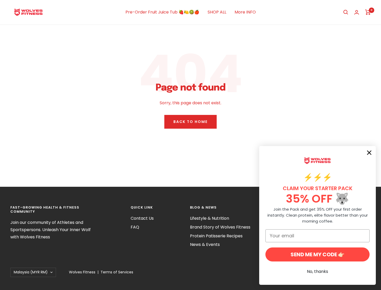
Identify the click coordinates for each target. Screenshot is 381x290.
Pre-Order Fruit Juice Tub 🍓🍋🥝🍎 (162, 12)
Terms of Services (117, 272)
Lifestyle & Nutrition (209, 218)
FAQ (135, 227)
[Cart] (368, 12)
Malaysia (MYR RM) (31, 272)
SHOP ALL (217, 12)
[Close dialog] (369, 152)
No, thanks (317, 271)
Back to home (190, 121)
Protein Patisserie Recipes (216, 236)
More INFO (245, 12)
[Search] (345, 12)
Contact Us (142, 218)
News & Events (205, 244)
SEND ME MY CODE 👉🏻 (317, 254)
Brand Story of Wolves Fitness (220, 227)
